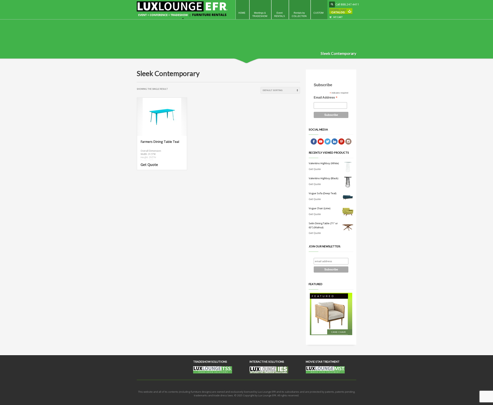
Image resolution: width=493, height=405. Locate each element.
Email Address (325, 97)
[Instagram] (348, 141)
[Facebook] (313, 141)
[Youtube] (320, 141)
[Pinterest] (341, 141)
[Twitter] (327, 141)
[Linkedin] (334, 141)
